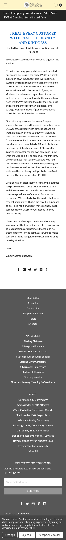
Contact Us (33, 308)
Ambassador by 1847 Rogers (33, 404)
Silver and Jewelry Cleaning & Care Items (33, 382)
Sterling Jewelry (33, 377)
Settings (10, 535)
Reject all (26, 535)
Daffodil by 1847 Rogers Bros (33, 430)
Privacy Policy (27, 527)
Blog (33, 318)
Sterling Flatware (33, 341)
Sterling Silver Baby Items (33, 351)
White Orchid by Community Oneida (33, 409)
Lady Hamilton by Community (33, 420)
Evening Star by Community (33, 445)
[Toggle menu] (5, 5)
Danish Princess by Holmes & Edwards (33, 435)
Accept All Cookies (50, 535)
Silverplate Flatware (33, 346)
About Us (33, 303)
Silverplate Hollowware (33, 366)
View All (33, 450)
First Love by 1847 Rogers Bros (33, 415)
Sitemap (33, 323)
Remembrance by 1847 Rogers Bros (33, 440)
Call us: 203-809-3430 (16, 513)
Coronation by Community (33, 399)
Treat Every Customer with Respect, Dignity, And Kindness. (33, 38)
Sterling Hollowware (33, 371)
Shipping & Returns (33, 313)
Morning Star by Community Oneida (33, 425)
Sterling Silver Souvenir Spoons (33, 356)
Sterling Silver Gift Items (33, 361)
